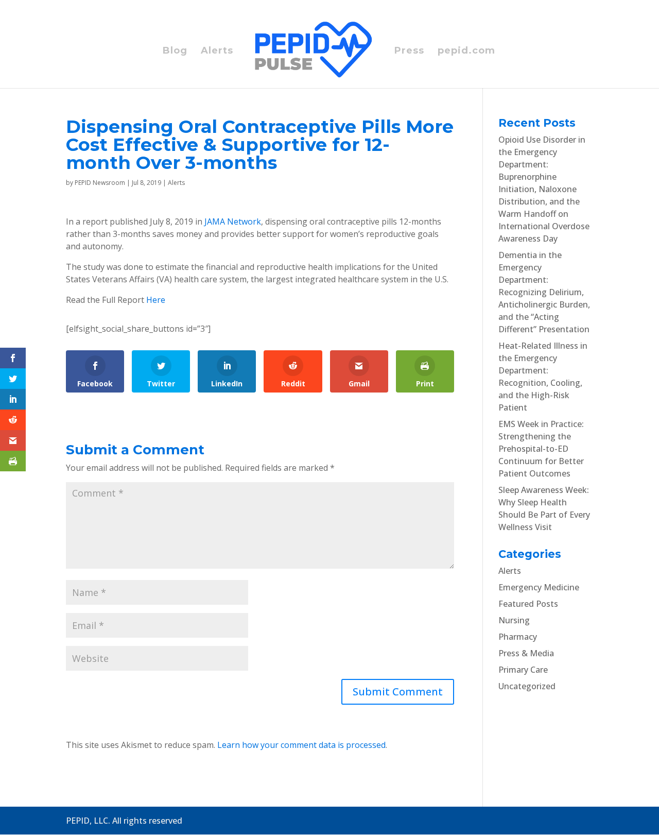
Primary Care (523, 669)
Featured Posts (528, 603)
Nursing (514, 620)
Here (155, 299)
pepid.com (466, 51)
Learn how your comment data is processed (301, 745)
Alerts (217, 51)
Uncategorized (527, 686)
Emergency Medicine (538, 587)
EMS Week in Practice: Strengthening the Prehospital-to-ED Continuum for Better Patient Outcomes (541, 448)
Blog (175, 51)
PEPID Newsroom (100, 182)
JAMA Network (232, 221)
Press (409, 51)
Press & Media (526, 653)
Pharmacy (517, 636)
